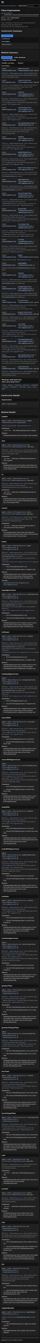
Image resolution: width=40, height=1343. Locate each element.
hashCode (34, 385)
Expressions (23, 5)
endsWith (21, 137)
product (20, 312)
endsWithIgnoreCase (24, 152)
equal (20, 167)
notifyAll (13, 387)
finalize (18, 385)
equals (10, 385)
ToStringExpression (8, 82)
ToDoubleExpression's (23, 268)
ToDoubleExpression (8, 125)
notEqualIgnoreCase (24, 287)
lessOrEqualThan (23, 224)
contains (21, 92)
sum (19, 367)
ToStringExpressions (8, 176)
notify (5, 387)
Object (9, 19)
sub (19, 355)
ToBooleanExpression (9, 70)
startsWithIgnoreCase (25, 339)
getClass (26, 385)
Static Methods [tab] (19, 57)
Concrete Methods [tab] (9, 60)
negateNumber (22, 263)
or (18, 300)
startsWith (21, 324)
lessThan (21, 239)
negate (20, 255)
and (19, 68)
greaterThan (22, 208)
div (19, 123)
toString (22, 387)
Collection (24, 68)
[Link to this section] (23, 31)
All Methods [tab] (6, 57)
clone (4, 385)
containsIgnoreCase (24, 107)
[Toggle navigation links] (2, 2)
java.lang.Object (6, 13)
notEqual (21, 273)
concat (20, 80)
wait (29, 387)
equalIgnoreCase (23, 179)
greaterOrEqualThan (24, 193)
